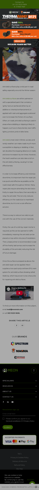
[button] (37, 10)
